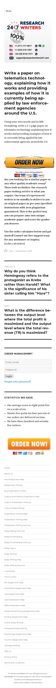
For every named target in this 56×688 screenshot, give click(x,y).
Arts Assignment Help (14, 479)
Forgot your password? (17, 381)
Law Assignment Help (14, 594)
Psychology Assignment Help (17, 634)
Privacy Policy (10, 657)
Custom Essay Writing (14, 508)
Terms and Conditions (14, 663)
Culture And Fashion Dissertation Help (21, 496)
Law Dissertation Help (14, 600)
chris (11, 251)
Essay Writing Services (14, 565)
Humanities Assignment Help (17, 588)
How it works (10, 577)
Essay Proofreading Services (17, 542)
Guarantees (9, 571)
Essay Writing (10, 554)
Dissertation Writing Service (17, 525)
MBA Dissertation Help (14, 605)
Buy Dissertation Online (15, 491)
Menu (8, 11)
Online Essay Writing (13, 622)
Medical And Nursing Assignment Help (22, 611)
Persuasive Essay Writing (15, 628)
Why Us (7, 651)
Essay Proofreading (13, 537)
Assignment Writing (13, 485)
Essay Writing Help (12, 559)
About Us (8, 474)
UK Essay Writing (12, 645)
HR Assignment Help (13, 582)
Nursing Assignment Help (16, 617)
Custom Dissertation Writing (17, 502)
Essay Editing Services (14, 531)
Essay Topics (10, 548)
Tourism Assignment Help (16, 640)
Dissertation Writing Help (16, 514)
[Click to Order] (28, 166)
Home (7, 468)
